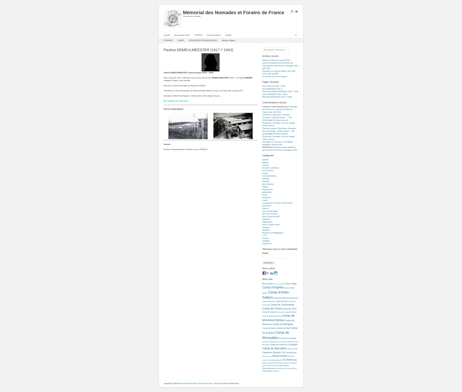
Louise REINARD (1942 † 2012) (274, 94)
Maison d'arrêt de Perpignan (288, 363)
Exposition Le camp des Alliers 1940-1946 (278, 71)
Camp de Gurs (289, 308)
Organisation (267, 222)
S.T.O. (264, 235)
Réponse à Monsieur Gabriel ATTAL (276, 60)
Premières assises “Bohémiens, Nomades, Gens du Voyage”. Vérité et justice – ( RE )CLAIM (279, 131)
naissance (266, 219)
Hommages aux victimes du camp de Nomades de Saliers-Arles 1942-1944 (280, 109)
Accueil (166, 35)
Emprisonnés (267, 189)
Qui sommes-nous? (182, 35)
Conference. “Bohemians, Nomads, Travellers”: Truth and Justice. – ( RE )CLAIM (277, 117)
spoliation (266, 241)
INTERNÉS (168, 40)
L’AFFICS (198, 35)
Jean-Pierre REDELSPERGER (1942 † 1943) (280, 91)
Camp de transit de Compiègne (284, 344)
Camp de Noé (283, 328)
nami (264, 142)
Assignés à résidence (270, 168)
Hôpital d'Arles (279, 356)
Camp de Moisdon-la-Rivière (272, 316)
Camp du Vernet (292, 349)
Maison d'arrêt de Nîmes (270, 363)
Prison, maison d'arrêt (270, 225)
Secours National (291, 368)
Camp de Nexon (269, 328)
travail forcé (266, 244)
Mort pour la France (270, 214)
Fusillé (264, 200)
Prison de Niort (266, 365)
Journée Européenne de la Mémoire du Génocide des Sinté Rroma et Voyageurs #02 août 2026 (280, 65)
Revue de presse (214, 35)
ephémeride (267, 192)
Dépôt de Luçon (267, 356)
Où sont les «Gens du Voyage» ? (275, 76)
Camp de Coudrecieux (282, 304)
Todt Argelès (267, 371)
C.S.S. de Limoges (278, 284)
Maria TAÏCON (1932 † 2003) (273, 86)
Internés (265, 208)
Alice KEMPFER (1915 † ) (272, 89)
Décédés (265, 179)
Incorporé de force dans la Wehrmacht (277, 203)
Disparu (265, 187)
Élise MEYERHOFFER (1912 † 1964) (277, 97)
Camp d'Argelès (273, 287)
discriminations (268, 184)
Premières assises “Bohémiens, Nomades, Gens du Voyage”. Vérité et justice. (279, 123)
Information (266, 206)
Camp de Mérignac (283, 324)
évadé (264, 195)
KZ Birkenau (290, 359)
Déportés (266, 181)
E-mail (265, 253)
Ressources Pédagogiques (273, 233)
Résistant (266, 230)
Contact (228, 35)
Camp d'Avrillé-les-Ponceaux (285, 298)
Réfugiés (265, 227)
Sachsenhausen (268, 368)
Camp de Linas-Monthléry (287, 312)
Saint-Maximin (280, 368)
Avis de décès (267, 170)
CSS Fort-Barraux (288, 352)
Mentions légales (228, 40)
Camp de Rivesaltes (287, 338)
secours (265, 238)
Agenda (265, 160)
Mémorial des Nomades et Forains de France (233, 12)
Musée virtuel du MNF (271, 216)
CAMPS (181, 40)
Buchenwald (267, 284)
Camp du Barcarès (274, 348)
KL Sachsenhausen (274, 360)
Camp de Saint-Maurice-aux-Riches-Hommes (278, 342)
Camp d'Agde (291, 283)
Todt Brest (275, 371)
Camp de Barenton (268, 301)
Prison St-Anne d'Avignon (280, 365)
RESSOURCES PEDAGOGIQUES (203, 40)
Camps (265, 173)
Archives (265, 165)
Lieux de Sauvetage (270, 211)
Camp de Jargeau (269, 312)
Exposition (266, 197)
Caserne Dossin (271, 352)
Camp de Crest (271, 308)
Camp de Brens (282, 301)
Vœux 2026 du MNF (270, 74)
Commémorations (269, 176)
